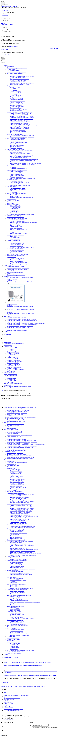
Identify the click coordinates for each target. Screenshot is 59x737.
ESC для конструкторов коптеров (18, 157)
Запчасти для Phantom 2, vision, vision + (20, 128)
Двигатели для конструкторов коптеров (20, 156)
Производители (8, 702)
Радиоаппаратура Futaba (16, 174)
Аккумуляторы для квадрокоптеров (19, 229)
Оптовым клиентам (9, 699)
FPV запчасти (13, 192)
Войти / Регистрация (53, 48)
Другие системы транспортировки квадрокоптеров (23, 222)
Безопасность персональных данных (13, 709)
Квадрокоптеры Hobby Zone (17, 101)
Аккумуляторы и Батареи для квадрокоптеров (19, 224)
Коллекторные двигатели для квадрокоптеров (22, 137)
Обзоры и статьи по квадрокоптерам (16, 454)
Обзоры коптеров (8, 704)
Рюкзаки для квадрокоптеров (17, 221)
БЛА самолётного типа (13, 70)
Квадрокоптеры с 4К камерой (17, 81)
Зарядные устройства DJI (16, 181)
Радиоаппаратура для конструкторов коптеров (22, 154)
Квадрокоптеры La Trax (16, 102)
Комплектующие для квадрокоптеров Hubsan (21, 116)
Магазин (6, 460)
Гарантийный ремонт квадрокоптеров (17, 270)
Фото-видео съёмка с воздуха (11, 429)
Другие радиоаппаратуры (16, 177)
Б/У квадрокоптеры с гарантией (15, 426)
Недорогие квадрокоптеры (17, 145)
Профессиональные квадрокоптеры (16, 255)
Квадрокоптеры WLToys (16, 98)
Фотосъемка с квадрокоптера (14, 432)
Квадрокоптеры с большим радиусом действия (22, 247)
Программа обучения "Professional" (16, 421)
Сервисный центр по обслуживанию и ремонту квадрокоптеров (20, 407)
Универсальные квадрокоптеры (18, 252)
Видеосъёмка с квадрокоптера (15, 431)
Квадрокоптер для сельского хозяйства (17, 330)
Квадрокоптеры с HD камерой (18, 80)
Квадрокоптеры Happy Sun (17, 103)
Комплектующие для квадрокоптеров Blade (21, 119)
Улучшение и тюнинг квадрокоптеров (17, 269)
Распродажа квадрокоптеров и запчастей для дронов (20, 214)
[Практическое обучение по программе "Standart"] (20, 277)
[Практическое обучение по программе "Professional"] (21, 309)
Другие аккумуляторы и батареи (18, 233)
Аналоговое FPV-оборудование (18, 189)
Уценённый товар (14, 143)
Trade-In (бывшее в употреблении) (16, 149)
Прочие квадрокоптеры (16, 110)
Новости (6, 700)
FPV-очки (12, 190)
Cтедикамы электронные (13, 166)
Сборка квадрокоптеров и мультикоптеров (18, 268)
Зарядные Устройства (12, 179)
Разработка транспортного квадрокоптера (18, 327)
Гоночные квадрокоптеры (16, 141)
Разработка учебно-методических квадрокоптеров (20, 326)
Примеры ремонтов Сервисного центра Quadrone (20, 458)
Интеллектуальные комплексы (15, 73)
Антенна (6, 654)
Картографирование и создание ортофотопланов (19, 435)
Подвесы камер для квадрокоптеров (16, 193)
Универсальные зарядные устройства (19, 182)
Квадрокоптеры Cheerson (16, 99)
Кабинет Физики (11, 490)
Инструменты (10, 203)
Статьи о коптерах (8, 703)
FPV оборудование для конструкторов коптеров (22, 160)
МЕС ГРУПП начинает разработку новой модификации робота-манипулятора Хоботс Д (23, 665)
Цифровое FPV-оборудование (17, 188)
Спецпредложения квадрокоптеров (16, 138)
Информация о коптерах (10, 451)
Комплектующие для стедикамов (18, 168)
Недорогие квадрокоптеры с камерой (19, 84)
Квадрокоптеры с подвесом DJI (18, 258)
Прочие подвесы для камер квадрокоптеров (21, 197)
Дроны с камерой (11, 257)
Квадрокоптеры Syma (15, 97)
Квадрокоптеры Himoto (16, 105)
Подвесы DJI (13, 195)
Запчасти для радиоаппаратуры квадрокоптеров (22, 178)
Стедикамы (13, 167)
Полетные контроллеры (16, 152)
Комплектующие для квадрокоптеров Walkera (22, 117)
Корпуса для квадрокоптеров (17, 130)
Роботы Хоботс (11, 66)
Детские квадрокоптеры (16, 148)
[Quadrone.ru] (4, 49)
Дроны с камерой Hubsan (16, 261)
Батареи (12, 232)
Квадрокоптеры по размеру (14, 240)
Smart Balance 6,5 (14, 211)
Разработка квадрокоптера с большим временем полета (21, 319)
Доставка (6, 693)
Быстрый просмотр (12, 279)
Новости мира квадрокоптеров (15, 453)
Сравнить (9, 280)
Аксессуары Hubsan (15, 239)
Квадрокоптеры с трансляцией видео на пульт (22, 76)
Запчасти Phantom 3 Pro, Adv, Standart (19, 127)
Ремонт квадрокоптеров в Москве (16, 266)
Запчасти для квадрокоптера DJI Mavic (20, 121)
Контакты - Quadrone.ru (10, 387)
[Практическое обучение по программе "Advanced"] (16, 302)
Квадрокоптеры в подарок (17, 139)
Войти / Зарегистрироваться (11, 55)
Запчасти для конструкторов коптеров (20, 153)
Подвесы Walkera (14, 196)
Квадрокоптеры (11, 85)
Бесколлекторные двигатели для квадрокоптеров (22, 135)
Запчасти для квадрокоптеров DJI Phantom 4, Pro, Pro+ (24, 126)
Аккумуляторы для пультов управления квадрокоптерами (25, 230)
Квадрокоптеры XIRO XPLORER (19, 109)
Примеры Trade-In (11, 428)
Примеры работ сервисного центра (16, 275)
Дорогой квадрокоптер (16, 146)
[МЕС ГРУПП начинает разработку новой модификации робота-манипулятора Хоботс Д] (27, 662)
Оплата (6, 692)
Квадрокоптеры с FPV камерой (18, 77)
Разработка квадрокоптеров (11, 437)
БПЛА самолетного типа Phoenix (15, 217)
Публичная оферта (8, 707)
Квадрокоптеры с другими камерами (19, 264)
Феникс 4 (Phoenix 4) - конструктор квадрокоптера (23, 164)
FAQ (5, 696)
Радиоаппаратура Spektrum (17, 175)
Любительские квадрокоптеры (15, 248)
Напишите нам (4, 10)
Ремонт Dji (9, 273)
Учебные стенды (11, 69)
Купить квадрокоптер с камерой (15, 74)
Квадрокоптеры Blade (15, 95)
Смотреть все (4, 682)
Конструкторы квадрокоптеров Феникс (17, 68)
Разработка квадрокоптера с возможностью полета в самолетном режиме (26, 323)
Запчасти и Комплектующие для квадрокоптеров (19, 112)
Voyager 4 (15, 94)
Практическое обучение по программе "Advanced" (20, 306)
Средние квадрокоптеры (16, 244)
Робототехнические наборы (14, 215)
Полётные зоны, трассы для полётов (16, 72)
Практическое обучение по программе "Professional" (20, 313)
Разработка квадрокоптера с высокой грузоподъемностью (22, 320)
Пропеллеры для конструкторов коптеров (21, 161)
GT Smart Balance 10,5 (15, 206)
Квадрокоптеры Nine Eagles (17, 106)
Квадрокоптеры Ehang (16, 108)
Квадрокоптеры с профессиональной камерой (22, 83)
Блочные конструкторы (13, 200)
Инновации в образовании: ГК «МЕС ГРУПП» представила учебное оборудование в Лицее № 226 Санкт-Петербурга (30, 675)
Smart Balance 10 (14, 210)
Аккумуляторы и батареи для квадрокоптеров (16, 655)
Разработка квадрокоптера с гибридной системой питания (22, 324)
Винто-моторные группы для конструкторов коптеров (24, 159)
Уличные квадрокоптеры (16, 251)
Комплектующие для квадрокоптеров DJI (20, 113)
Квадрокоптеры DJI (15, 87)
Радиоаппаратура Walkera (16, 171)
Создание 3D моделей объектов (15, 436)
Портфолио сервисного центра (15, 272)
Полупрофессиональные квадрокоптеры (17, 254)
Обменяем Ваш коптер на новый (15, 424)
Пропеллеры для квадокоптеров (18, 132)
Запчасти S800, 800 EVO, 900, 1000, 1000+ (21, 120)
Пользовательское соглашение (12, 710)
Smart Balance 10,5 (14, 208)
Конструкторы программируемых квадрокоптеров (20, 150)
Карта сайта (7, 706)
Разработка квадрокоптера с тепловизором (18, 321)
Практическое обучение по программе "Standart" (19, 281)
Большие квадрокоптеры (16, 246)
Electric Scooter (14, 212)
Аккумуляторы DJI (15, 225)
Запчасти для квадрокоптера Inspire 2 (19, 123)
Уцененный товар (11, 199)
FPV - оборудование (12, 186)
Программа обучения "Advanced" (15, 419)
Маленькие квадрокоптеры (17, 243)
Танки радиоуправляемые (13, 201)
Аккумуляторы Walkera (16, 228)
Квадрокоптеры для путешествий (18, 142)
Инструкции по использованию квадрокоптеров (19, 455)
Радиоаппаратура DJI (15, 172)
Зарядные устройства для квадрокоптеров (21, 183)
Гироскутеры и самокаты (13, 204)
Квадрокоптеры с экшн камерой (18, 262)
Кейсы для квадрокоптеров (17, 219)
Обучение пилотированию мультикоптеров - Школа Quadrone (20, 417)
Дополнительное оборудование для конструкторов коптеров (25, 163)
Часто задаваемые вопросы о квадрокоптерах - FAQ (20, 457)
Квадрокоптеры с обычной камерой (19, 79)
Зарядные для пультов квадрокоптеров (20, 185)
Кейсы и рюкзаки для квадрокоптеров (17, 218)
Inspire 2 (15, 90)
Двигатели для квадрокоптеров (18, 131)
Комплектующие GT (18, 207)
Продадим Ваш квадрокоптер (14, 425)
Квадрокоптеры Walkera (16, 92)
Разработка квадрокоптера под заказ (16, 317)
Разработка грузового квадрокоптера (16, 328)
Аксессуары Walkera (15, 237)
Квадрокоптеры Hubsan (16, 91)
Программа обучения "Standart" (15, 418)
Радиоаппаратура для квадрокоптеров (17, 170)
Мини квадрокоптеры (15, 241)
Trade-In (6, 422)
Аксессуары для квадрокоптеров (15, 235)
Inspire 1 (15, 88)
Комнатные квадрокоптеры (17, 250)
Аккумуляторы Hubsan (16, 226)
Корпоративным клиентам (11, 657)
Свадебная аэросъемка (13, 433)
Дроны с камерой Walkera (16, 259)
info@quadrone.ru (5, 15)
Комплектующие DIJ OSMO (20, 114)
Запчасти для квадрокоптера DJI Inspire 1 (20, 124)
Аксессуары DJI (14, 236)
